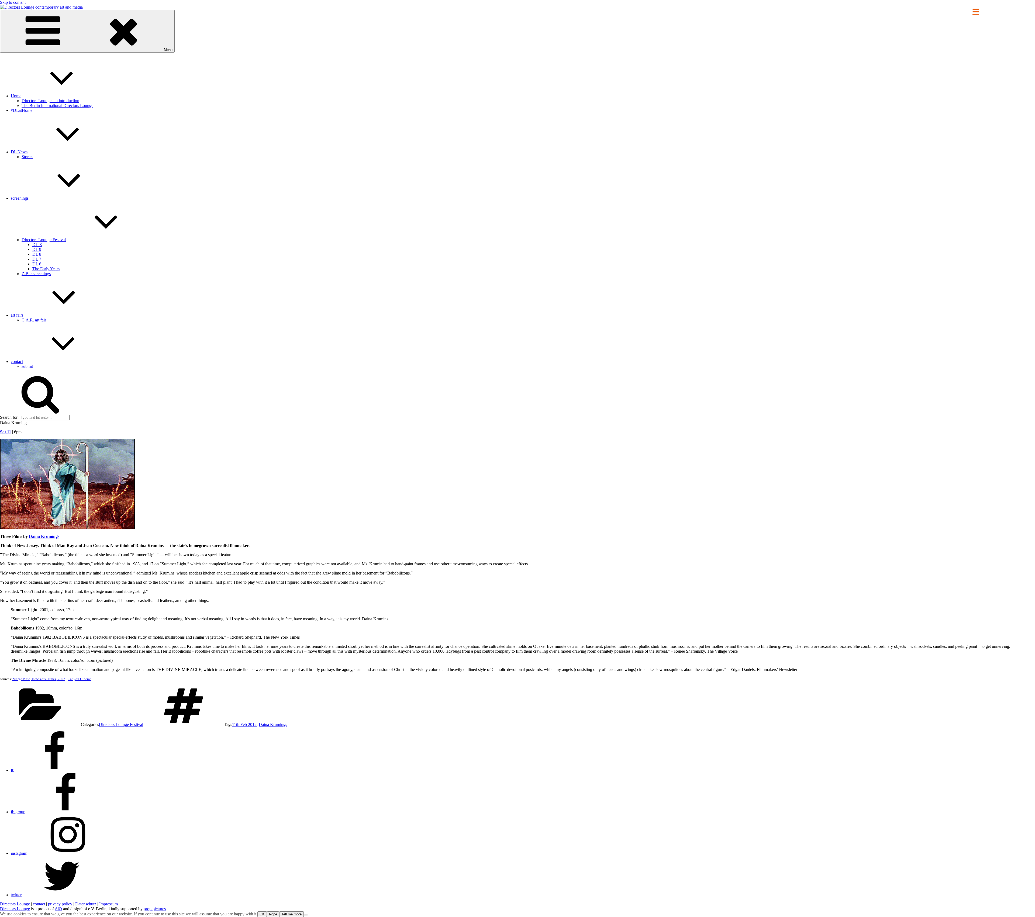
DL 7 (36, 259)
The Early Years (46, 269)
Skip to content (13, 2)
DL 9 (36, 249)
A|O (58, 908)
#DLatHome (21, 110)
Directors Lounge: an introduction (50, 100)
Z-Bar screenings (36, 273)
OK (262, 914)
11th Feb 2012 (244, 724)
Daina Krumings (44, 536)
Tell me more (291, 914)
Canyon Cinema (79, 679)
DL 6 (36, 264)
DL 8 (36, 254)
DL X (37, 244)
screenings (20, 198)
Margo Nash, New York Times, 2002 (38, 679)
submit (27, 366)
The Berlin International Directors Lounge (57, 105)
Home (16, 96)
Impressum (108, 904)
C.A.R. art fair (34, 320)
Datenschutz (85, 904)
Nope (273, 914)
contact (17, 361)
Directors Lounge (15, 904)
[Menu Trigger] (975, 11)
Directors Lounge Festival (44, 239)
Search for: (9, 417)
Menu (168, 50)
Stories (27, 156)
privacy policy (60, 904)
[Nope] (306, 915)
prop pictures (155, 908)
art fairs (17, 315)
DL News (19, 152)
